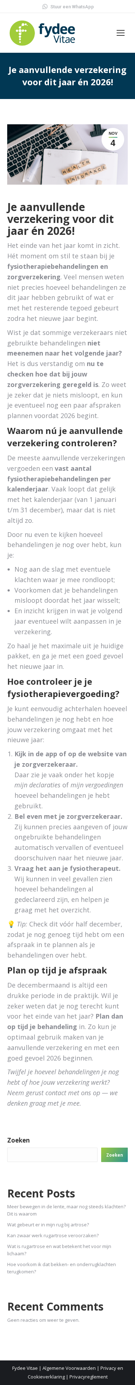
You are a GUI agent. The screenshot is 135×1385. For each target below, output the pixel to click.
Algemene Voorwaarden (69, 1368)
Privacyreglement (88, 1376)
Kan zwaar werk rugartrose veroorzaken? (53, 1235)
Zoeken (18, 1140)
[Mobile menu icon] (120, 33)
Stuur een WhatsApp (72, 6)
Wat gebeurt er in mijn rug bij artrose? (48, 1224)
